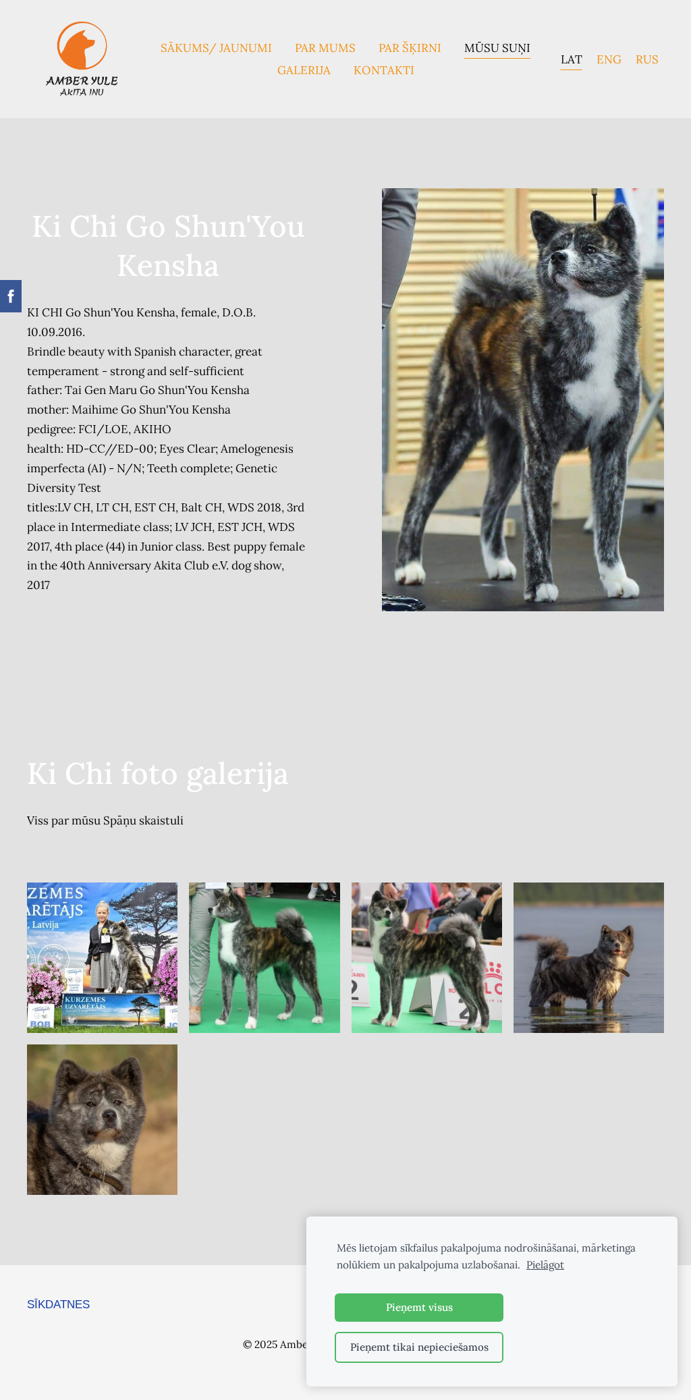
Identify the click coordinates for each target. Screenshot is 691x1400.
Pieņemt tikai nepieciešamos (419, 1347)
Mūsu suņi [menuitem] (497, 47)
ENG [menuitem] (609, 59)
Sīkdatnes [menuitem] (58, 1304)
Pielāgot (545, 1264)
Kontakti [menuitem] (384, 70)
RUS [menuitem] (647, 59)
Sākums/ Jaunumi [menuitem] (216, 47)
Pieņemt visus (419, 1307)
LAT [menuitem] (571, 59)
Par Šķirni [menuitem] (410, 47)
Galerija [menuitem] (304, 70)
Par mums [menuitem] (325, 47)
